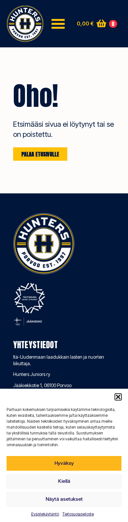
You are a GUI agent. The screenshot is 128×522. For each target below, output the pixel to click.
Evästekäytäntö (45, 514)
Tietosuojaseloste (78, 514)
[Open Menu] (58, 23)
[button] (118, 397)
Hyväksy (64, 463)
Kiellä (64, 481)
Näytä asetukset (64, 499)
